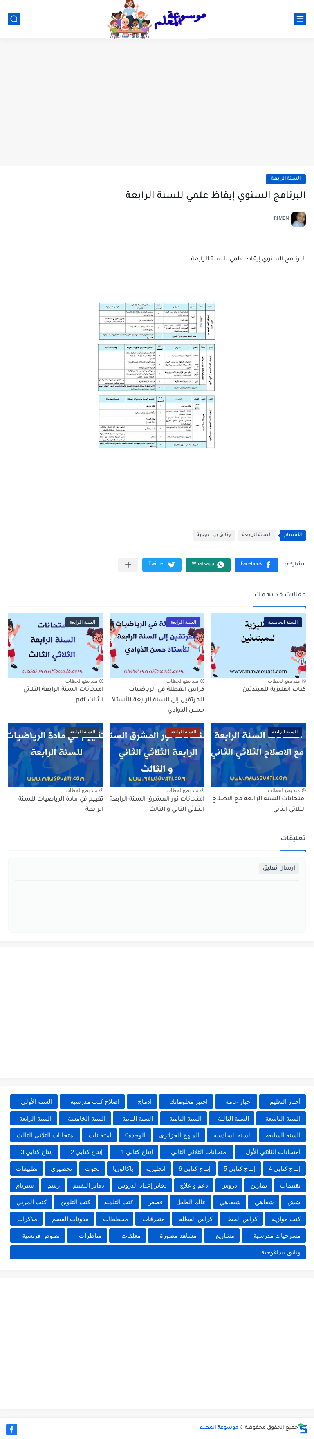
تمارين (259, 1185)
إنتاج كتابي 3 (37, 1151)
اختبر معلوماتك (189, 1101)
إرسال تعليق (279, 868)
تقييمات (290, 1185)
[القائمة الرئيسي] (300, 19)
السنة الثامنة (185, 1118)
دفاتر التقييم (88, 1185)
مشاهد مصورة (178, 1235)
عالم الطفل (191, 1202)
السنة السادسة (232, 1135)
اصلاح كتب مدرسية (94, 1101)
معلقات (131, 1235)
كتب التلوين (75, 1202)
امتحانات (100, 1135)
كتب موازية (286, 1218)
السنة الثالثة (233, 1118)
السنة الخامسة (86, 1118)
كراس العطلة (196, 1218)
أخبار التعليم (285, 1101)
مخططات (115, 1218)
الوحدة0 (135, 1135)
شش (294, 1202)
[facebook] (11, 1429)
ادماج (145, 1101)
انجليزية (156, 1168)
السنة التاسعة (283, 1118)
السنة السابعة (283, 1135)
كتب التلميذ (118, 1202)
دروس (229, 1185)
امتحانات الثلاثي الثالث (46, 1135)
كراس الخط (242, 1218)
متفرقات (153, 1218)
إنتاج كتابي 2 (87, 1151)
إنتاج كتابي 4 (285, 1168)
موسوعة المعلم (219, 1428)
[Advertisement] (157, 103)
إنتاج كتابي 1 (137, 1151)
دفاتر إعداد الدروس (142, 1185)
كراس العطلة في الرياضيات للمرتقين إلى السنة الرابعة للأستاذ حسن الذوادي (157, 700)
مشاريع (225, 1235)
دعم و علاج (194, 1185)
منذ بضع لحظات (284, 681)
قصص (155, 1202)
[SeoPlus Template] (303, 1428)
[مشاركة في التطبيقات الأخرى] (128, 565)
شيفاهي (230, 1202)
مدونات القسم (70, 1218)
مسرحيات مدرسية (277, 1235)
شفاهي (264, 1202)
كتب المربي (31, 1202)
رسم (53, 1185)
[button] (256, 565)
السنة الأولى (36, 1101)
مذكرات (27, 1218)
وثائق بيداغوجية (214, 535)
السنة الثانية (137, 1118)
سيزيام (25, 1185)
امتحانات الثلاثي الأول (273, 1151)
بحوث (92, 1168)
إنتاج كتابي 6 (195, 1168)
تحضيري (61, 1168)
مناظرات (90, 1235)
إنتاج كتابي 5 (240, 1168)
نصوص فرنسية (41, 1235)
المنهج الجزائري (179, 1135)
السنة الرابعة (286, 179)
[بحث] (14, 19)
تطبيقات (27, 1168)
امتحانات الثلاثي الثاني (199, 1151)
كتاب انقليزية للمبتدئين (274, 690)
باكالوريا (123, 1168)
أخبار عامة (239, 1101)
